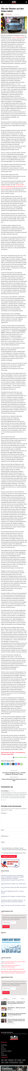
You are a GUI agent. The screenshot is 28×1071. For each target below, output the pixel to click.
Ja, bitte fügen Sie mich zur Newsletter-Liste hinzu (13, 853)
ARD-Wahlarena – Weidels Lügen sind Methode (16, 1008)
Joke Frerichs (8, 14)
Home (2, 6)
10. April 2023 (16, 14)
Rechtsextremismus (14, 1062)
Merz (3, 1062)
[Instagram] (18, 764)
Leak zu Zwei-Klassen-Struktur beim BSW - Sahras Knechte (14, 887)
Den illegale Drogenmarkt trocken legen (15, 969)
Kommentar (4, 813)
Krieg (24, 1060)
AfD (2, 1060)
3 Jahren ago (12, 790)
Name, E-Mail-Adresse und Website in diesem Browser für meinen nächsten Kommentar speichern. (14, 848)
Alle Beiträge (4, 1045)
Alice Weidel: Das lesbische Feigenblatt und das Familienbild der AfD (16, 1014)
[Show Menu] (1, 2)
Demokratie (11, 1060)
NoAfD (7, 1062)
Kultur (2, 1053)
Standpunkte (4, 1055)
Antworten (4, 799)
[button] (2, 1068)
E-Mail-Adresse (5, 836)
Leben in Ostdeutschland (18, 37)
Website (3, 842)
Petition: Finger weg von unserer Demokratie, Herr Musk (13, 905)
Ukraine (21, 1062)
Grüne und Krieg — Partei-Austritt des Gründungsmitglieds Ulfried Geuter (16, 1002)
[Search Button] (26, 2)
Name (3, 830)
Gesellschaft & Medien (8, 6)
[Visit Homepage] (14, 2)
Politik (2, 1047)
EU (15, 1060)
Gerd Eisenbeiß (4, 971)
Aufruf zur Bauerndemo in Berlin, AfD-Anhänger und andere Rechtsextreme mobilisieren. (16, 1021)
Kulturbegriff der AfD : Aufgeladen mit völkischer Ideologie (13, 896)
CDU (6, 1060)
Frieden (19, 1060)
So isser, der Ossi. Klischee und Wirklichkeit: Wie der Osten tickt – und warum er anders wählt (13, 186)
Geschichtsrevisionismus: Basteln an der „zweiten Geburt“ (13, 883)
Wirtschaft (3, 1049)
